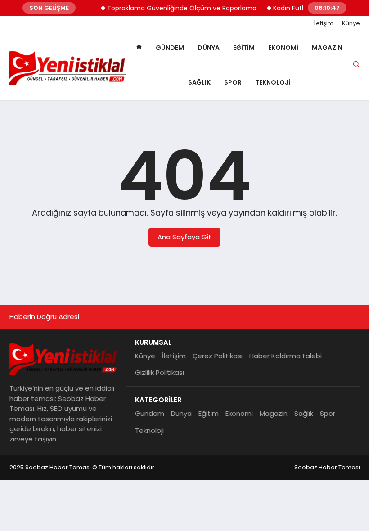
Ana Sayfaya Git (185, 237)
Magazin (327, 47)
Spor (233, 82)
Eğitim (244, 47)
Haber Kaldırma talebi (285, 355)
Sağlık (199, 82)
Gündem (170, 47)
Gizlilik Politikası (159, 372)
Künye (351, 23)
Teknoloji (272, 82)
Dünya (209, 47)
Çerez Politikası (218, 355)
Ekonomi (283, 47)
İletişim (323, 23)
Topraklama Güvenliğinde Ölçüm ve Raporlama (177, 8)
